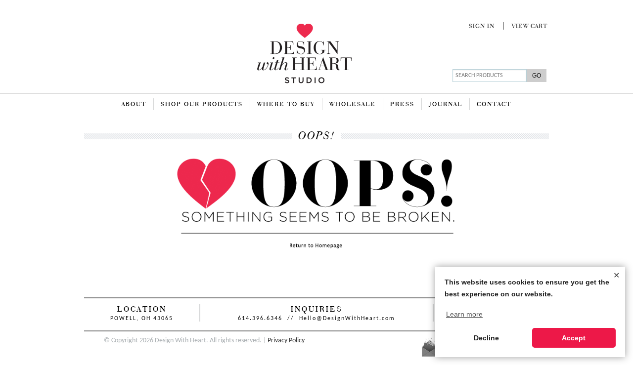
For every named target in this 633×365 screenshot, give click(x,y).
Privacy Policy (286, 340)
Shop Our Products (202, 104)
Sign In (482, 26)
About (134, 104)
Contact (494, 104)
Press (402, 104)
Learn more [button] (464, 314)
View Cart (529, 26)
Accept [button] (574, 338)
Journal (445, 104)
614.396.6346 (260, 319)
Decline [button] (486, 338)
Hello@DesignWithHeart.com (347, 319)
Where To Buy (286, 104)
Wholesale (352, 104)
